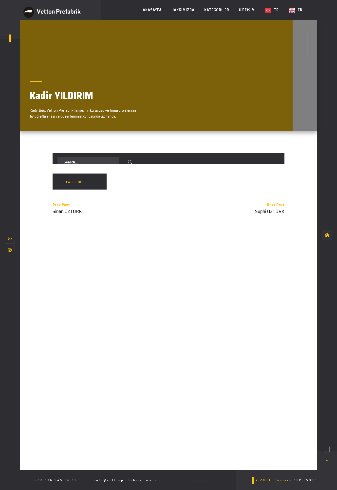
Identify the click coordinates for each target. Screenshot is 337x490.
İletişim (247, 10)
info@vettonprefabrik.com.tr (125, 480)
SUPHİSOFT (305, 480)
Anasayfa (152, 10)
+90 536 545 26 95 (56, 480)
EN (300, 10)
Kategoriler (216, 10)
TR (276, 10)
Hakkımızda (182, 10)
